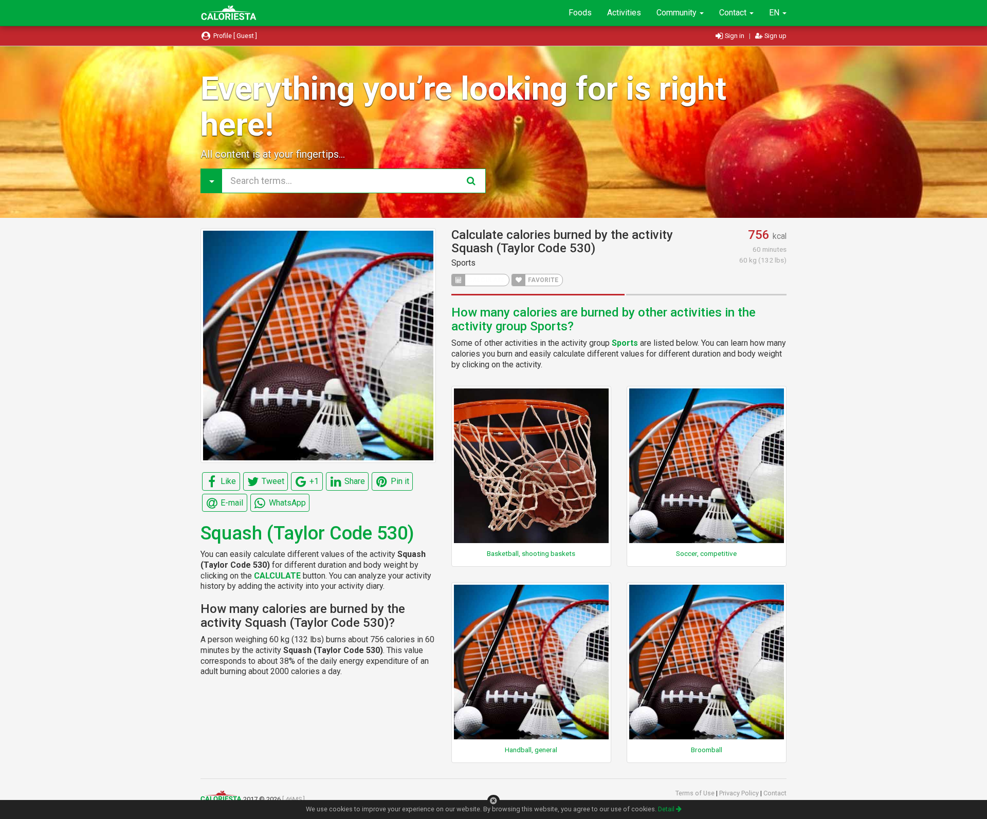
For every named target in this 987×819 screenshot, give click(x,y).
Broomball (706, 750)
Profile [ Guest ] (234, 36)
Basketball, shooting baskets (531, 553)
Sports (463, 263)
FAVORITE (542, 280)
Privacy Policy (739, 793)
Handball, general (531, 750)
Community (677, 12)
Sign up (775, 36)
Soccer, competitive (706, 553)
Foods (580, 12)
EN (775, 12)
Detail (667, 809)
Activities (624, 12)
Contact (733, 12)
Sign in (734, 36)
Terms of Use (695, 793)
